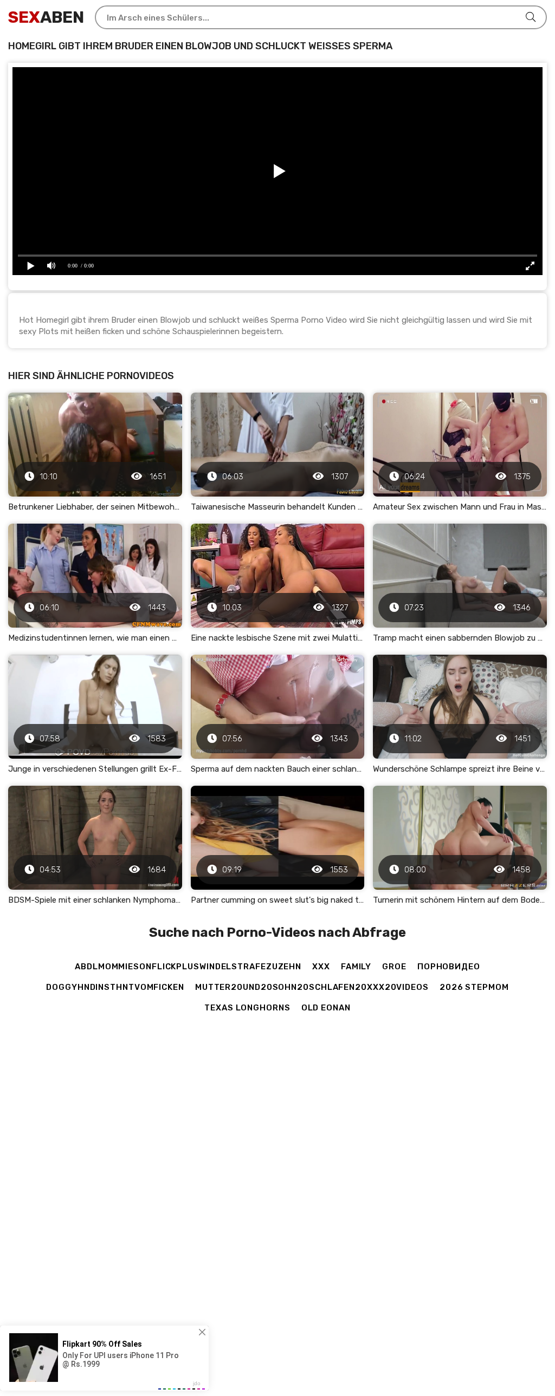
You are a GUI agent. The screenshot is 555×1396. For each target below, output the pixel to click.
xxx (321, 966)
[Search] (530, 17)
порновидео (448, 966)
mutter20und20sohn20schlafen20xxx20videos (312, 987)
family (356, 966)
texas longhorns (247, 1008)
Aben (46, 17)
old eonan (326, 1008)
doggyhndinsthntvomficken (115, 987)
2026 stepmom (474, 987)
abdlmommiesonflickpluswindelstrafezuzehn (188, 966)
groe (394, 966)
